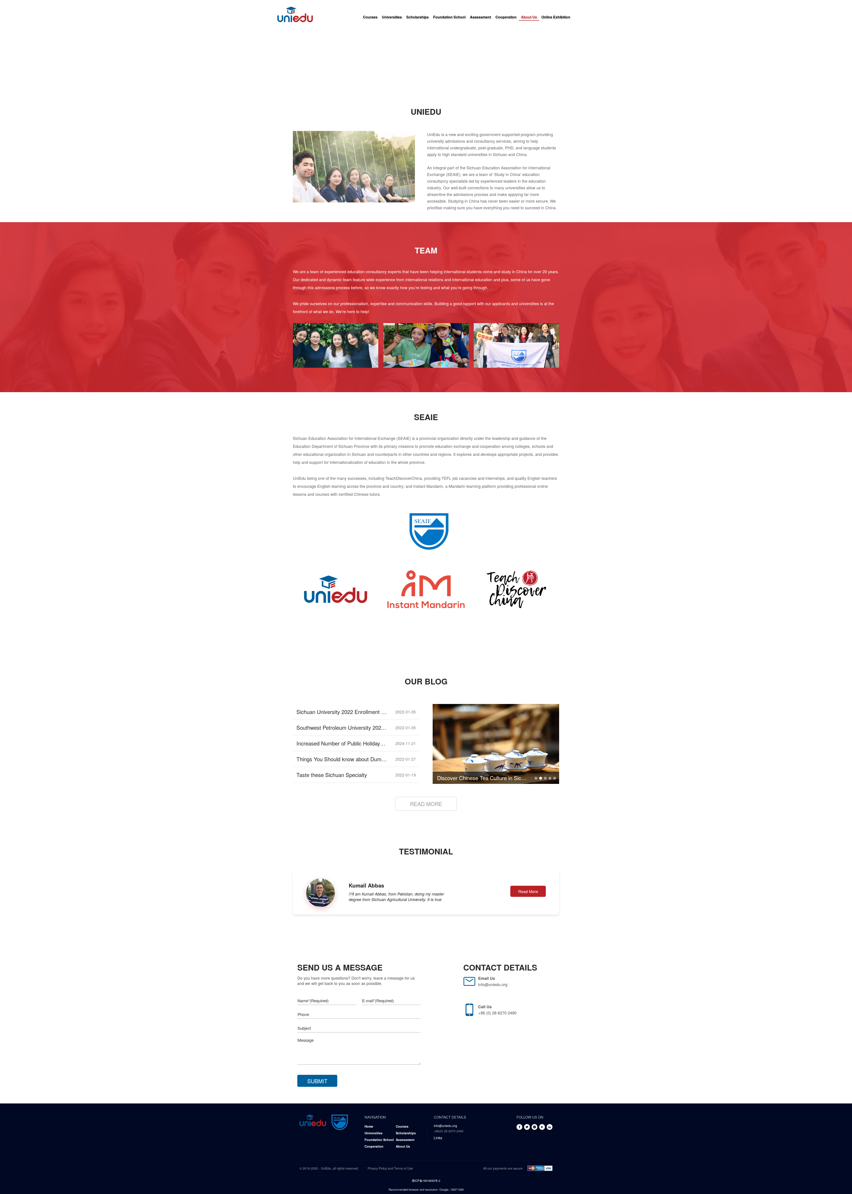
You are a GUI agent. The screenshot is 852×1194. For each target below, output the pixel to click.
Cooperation (506, 17)
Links (438, 1137)
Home (369, 1126)
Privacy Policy (377, 1168)
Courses (370, 17)
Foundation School (449, 17)
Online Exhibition (555, 17)
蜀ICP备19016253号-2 (426, 1180)
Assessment (480, 17)
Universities (392, 17)
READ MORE (426, 804)
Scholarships (417, 17)
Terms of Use (403, 1168)
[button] (535, 778)
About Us (529, 17)
